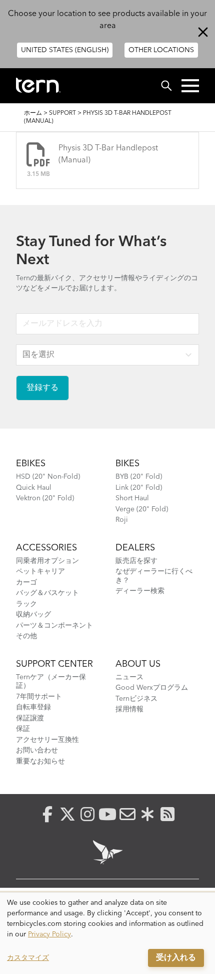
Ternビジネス (137, 698)
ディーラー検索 (140, 591)
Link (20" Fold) (139, 487)
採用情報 (130, 709)
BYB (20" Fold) (139, 476)
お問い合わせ (37, 750)
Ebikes (31, 463)
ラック (26, 604)
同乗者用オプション (47, 560)
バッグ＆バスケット (47, 593)
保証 (23, 728)
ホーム (33, 113)
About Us (138, 664)
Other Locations (161, 50)
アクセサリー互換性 (47, 739)
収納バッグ (33, 614)
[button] (190, 85)
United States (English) (64, 50)
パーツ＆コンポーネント (54, 625)
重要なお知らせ (40, 761)
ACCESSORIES (46, 547)
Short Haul (132, 498)
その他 (26, 636)
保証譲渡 (30, 718)
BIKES (128, 463)
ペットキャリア (40, 571)
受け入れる (176, 958)
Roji (122, 519)
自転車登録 (33, 707)
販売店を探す (137, 560)
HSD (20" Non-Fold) (48, 476)
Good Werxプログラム (152, 687)
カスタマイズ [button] (28, 957)
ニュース (130, 677)
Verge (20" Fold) (142, 509)
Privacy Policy (49, 934)
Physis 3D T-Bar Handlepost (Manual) (108, 154)
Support (62, 113)
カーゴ (26, 582)
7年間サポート (39, 696)
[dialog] (107, 933)
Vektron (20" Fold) (45, 498)
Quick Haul (34, 487)
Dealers (135, 547)
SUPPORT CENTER (54, 664)
